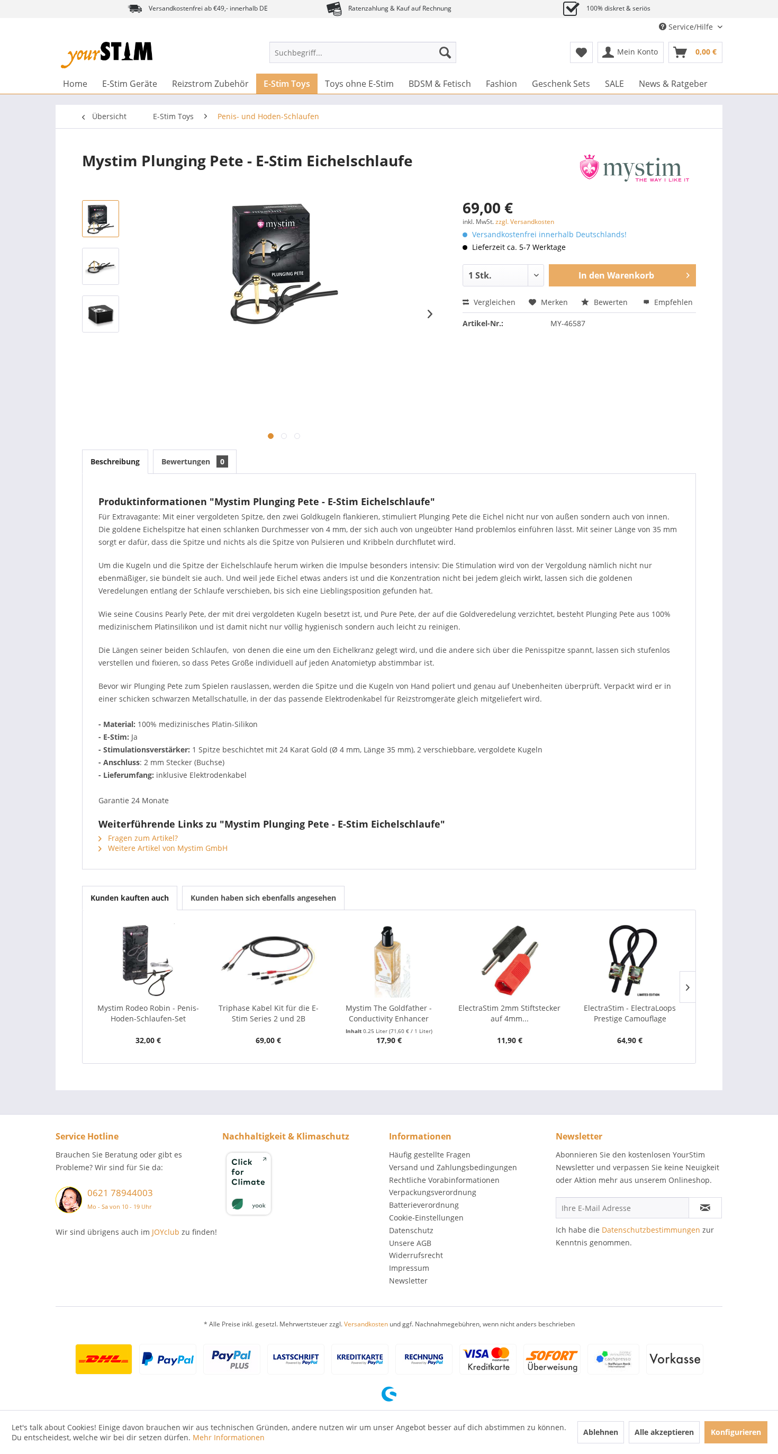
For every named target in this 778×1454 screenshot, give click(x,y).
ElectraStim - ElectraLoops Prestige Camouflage (630, 1013)
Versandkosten (366, 1324)
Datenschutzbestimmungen (651, 1230)
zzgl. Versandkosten (524, 221)
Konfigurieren (736, 1432)
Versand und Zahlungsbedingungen (453, 1167)
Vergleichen (493, 302)
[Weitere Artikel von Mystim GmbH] (634, 171)
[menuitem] (362, 52)
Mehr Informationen (229, 1437)
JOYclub (165, 1232)
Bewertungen (192, 461)
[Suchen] (445, 52)
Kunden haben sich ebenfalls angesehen (263, 898)
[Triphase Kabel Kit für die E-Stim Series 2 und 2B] (268, 960)
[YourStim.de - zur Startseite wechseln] (106, 55)
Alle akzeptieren (664, 1432)
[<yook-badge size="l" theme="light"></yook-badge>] (303, 1185)
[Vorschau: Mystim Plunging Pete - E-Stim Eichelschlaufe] (100, 218)
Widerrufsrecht (416, 1255)
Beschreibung (115, 461)
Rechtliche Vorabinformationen (444, 1180)
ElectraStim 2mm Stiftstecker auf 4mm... (509, 1013)
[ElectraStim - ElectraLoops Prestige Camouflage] (629, 960)
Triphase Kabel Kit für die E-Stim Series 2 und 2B (269, 1013)
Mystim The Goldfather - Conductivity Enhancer (389, 1013)
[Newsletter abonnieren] (705, 1207)
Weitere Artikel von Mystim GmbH (167, 848)
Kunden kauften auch (130, 898)
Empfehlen (672, 302)
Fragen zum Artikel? (142, 838)
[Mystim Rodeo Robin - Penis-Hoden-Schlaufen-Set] (148, 960)
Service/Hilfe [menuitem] (690, 27)
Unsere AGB (410, 1243)
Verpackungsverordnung (432, 1192)
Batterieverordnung (424, 1205)
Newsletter (408, 1281)
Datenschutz (411, 1230)
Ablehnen (600, 1432)
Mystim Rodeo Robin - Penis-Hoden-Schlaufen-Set (148, 1013)
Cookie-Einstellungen (426, 1218)
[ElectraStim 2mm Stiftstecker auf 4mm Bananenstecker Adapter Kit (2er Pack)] (509, 960)
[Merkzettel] (581, 52)
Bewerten (611, 302)
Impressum (409, 1268)
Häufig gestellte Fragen (430, 1155)
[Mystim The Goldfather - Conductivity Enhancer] (389, 960)
